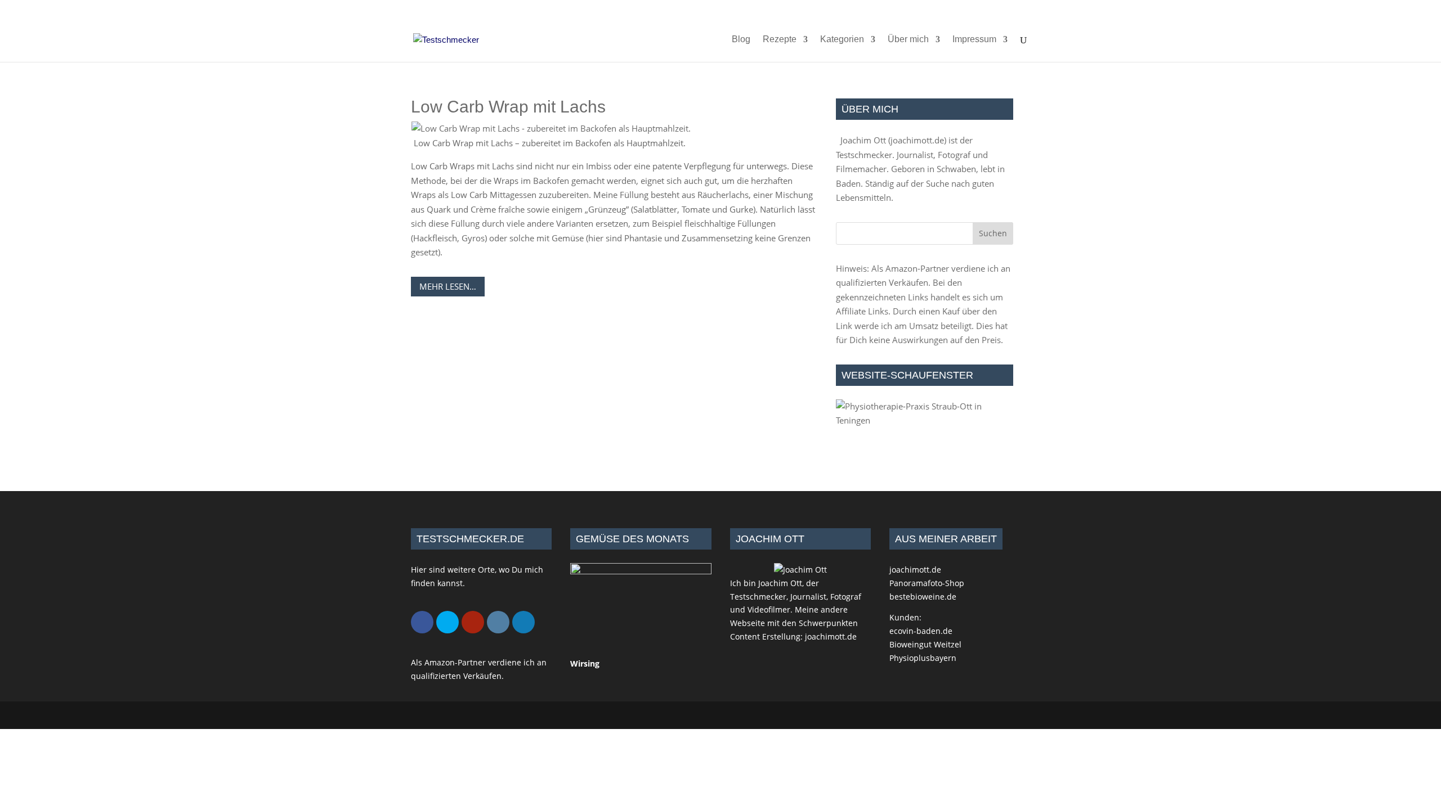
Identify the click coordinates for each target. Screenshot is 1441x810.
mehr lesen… (447, 286)
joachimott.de (917, 140)
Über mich (908, 39)
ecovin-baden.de (920, 631)
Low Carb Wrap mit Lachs (508, 106)
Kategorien (842, 39)
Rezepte (779, 39)
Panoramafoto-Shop (926, 583)
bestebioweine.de (922, 596)
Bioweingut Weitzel (925, 644)
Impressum (974, 39)
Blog (741, 39)
